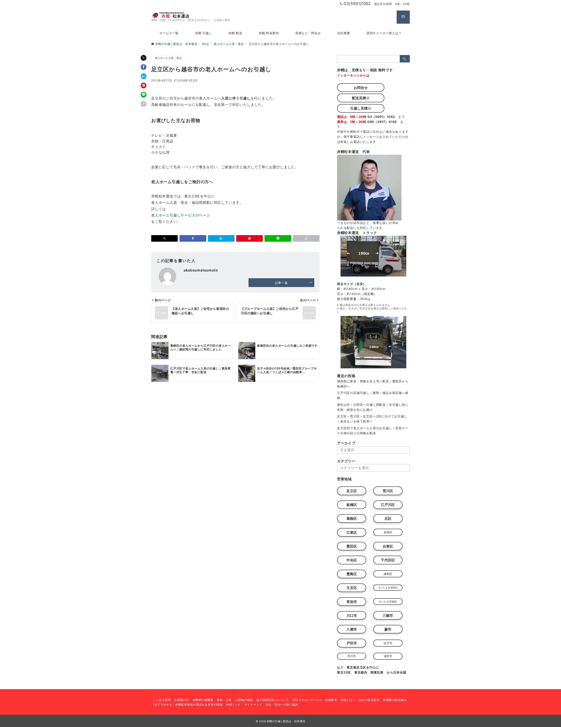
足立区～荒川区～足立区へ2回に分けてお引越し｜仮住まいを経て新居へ (372, 418)
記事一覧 (281, 283)
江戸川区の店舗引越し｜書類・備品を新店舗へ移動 (372, 395)
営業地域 (344, 479)
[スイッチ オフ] (403, 17)
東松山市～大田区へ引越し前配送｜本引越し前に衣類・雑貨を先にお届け (372, 407)
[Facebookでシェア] (143, 67)
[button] (143, 104)
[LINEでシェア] (143, 95)
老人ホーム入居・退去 (168, 58)
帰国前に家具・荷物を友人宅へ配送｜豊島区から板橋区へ (372, 383)
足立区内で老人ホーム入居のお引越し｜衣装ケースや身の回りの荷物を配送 (372, 430)
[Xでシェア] (143, 58)
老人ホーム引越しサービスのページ (180, 215)
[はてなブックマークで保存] (143, 76)
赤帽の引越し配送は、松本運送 (285, 721)
